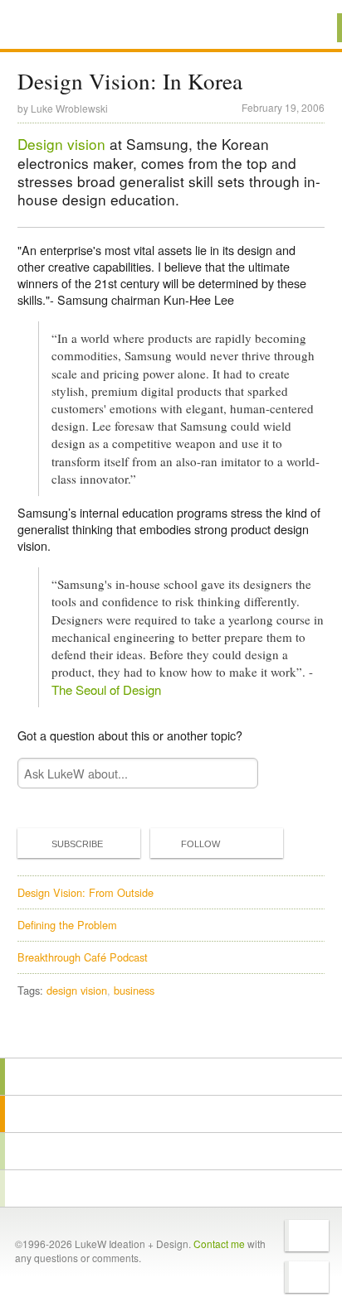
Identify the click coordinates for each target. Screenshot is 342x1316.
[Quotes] (171, 1114)
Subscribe (77, 844)
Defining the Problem (67, 925)
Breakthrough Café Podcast (82, 957)
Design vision (61, 143)
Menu (308, 27)
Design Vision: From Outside (85, 892)
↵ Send (234, 773)
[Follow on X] (307, 1235)
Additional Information (73, 27)
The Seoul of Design (106, 689)
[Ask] (171, 1188)
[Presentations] (171, 1151)
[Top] (171, 1034)
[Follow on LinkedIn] (307, 1277)
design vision (76, 990)
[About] (171, 1076)
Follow (200, 844)
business (134, 990)
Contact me (219, 1243)
